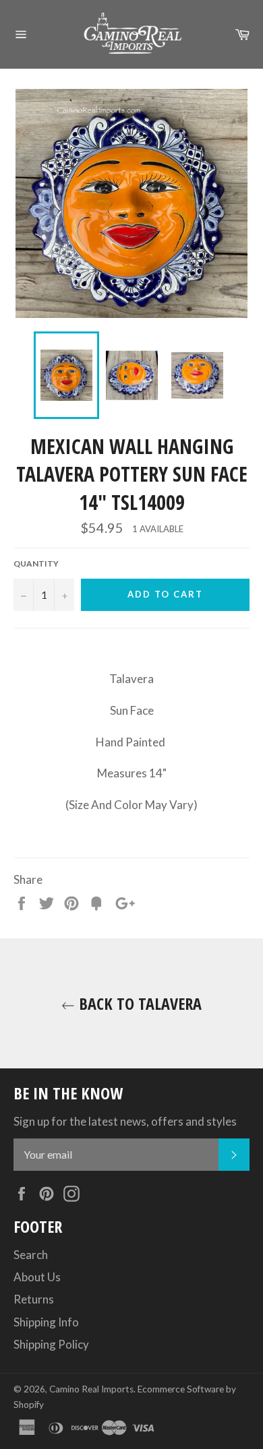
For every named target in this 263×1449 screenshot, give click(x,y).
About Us (37, 1277)
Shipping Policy (51, 1344)
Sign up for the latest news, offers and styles (125, 1121)
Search (30, 1255)
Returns (33, 1299)
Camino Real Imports (91, 1389)
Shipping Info (46, 1322)
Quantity (36, 563)
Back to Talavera (138, 1003)
